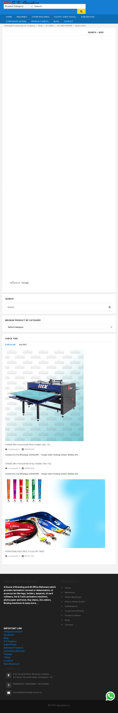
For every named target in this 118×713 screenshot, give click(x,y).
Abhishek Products (13, 648)
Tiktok (7, 657)
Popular (10, 344)
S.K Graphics (10, 641)
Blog (56, 21)
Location (8, 660)
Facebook (9, 635)
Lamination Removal (14, 651)
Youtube (8, 654)
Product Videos (40, 21)
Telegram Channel (13, 631)
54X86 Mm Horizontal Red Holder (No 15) (27, 444)
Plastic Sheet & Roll (65, 16)
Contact (68, 21)
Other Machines (40, 16)
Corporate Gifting (16, 21)
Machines (22, 16)
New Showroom (12, 664)
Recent (23, 344)
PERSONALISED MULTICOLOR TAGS (24, 551)
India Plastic (10, 644)
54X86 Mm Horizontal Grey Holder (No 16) (28, 463)
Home (9, 16)
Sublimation (87, 16)
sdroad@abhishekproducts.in (27, 692)
